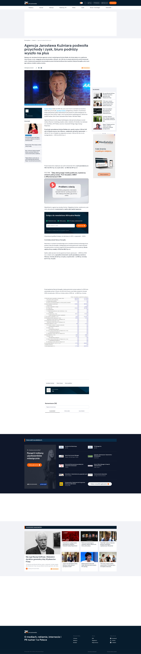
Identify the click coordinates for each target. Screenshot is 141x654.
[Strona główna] (30, 3)
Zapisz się (80, 225)
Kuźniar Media (48, 109)
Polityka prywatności (92, 651)
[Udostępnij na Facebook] (39, 67)
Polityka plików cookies (112, 651)
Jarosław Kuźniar (61, 110)
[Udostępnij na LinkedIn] (41, 67)
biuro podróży (68, 383)
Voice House (60, 383)
